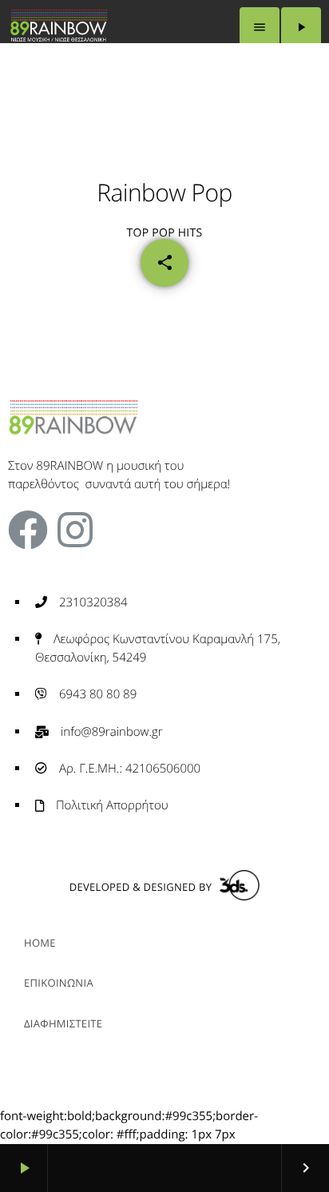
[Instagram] (75, 530)
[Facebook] (28, 530)
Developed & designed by (140, 887)
